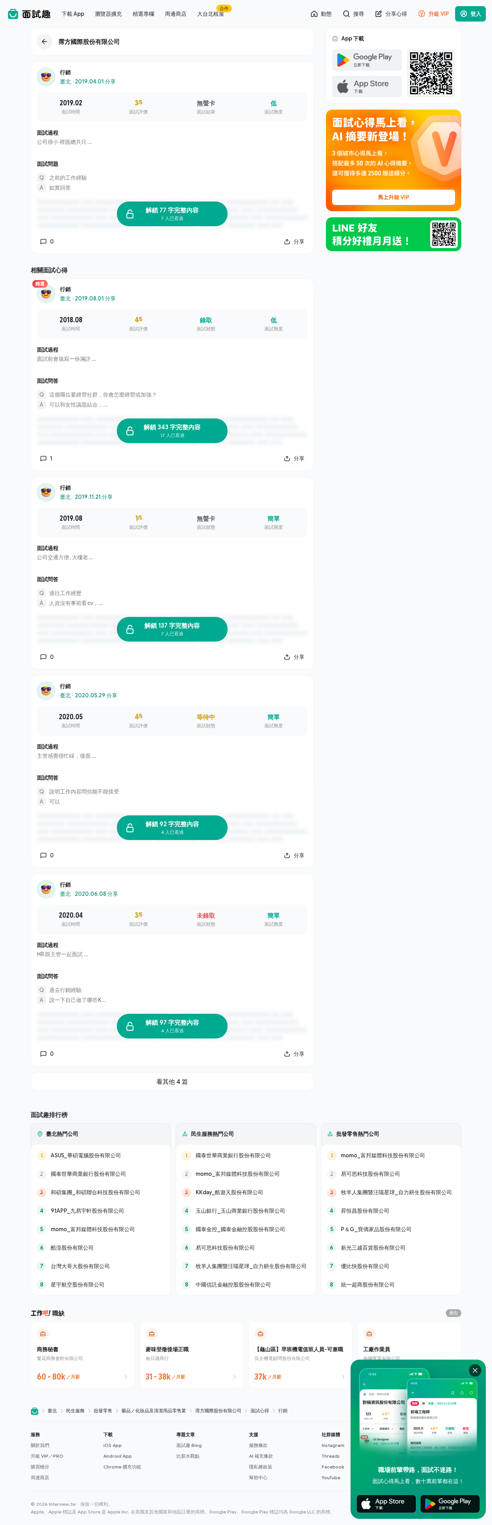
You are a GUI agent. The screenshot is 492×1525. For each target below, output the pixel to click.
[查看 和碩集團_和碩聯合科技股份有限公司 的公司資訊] (101, 1192)
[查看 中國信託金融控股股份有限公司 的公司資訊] (245, 1284)
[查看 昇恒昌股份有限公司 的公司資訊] (391, 1211)
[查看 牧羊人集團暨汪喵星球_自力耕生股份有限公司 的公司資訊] (245, 1266)
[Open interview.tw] (34, 1411)
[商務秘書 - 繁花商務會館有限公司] (83, 1355)
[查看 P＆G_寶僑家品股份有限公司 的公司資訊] (391, 1229)
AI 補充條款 (261, 1456)
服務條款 (258, 1445)
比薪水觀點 (187, 1456)
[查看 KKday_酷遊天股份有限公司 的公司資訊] (245, 1192)
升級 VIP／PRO (47, 1456)
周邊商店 (40, 1477)
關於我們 (40, 1445)
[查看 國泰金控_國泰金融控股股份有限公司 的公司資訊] (245, 1229)
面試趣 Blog (189, 1445)
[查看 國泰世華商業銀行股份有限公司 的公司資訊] (101, 1174)
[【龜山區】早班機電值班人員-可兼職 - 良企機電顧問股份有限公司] (300, 1355)
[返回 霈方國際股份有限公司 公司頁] (172, 41)
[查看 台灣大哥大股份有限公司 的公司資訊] (101, 1266)
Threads (331, 1456)
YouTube (331, 1477)
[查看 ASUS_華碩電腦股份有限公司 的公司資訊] (101, 1155)
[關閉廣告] (475, 1370)
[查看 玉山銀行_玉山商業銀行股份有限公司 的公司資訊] (245, 1211)
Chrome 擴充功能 (122, 1467)
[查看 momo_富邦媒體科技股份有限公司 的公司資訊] (101, 1229)
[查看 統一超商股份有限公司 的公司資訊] (391, 1284)
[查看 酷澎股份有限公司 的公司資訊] (101, 1247)
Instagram (333, 1445)
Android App (117, 1456)
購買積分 (40, 1467)
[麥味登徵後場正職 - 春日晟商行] (192, 1355)
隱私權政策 (260, 1467)
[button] (64, 1456)
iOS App (112, 1445)
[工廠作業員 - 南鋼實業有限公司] (409, 1355)
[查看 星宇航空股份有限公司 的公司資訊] (101, 1284)
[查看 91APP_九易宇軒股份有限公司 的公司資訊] (101, 1211)
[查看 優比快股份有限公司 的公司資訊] (391, 1266)
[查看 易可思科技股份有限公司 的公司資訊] (245, 1247)
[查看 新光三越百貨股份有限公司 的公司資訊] (391, 1247)
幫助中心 (258, 1477)
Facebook (333, 1467)
